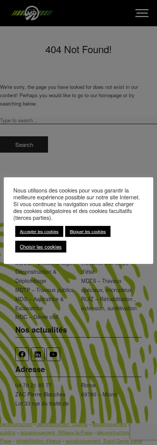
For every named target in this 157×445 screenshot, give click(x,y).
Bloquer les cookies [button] (88, 231)
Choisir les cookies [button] (41, 246)
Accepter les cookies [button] (39, 231)
